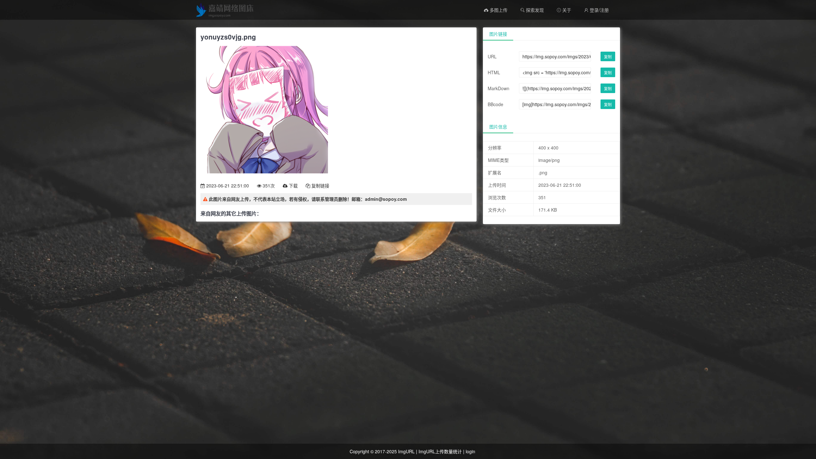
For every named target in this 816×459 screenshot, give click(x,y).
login (470, 451)
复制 (608, 56)
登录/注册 (596, 10)
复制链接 (319, 185)
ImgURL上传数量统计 (440, 451)
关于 (564, 10)
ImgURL (406, 451)
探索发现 (534, 10)
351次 (268, 185)
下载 (293, 185)
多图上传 (497, 10)
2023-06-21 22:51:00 (227, 185)
